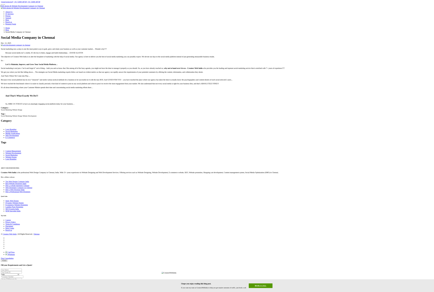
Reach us (8, 22)
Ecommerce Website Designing (16, 205)
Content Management (13, 151)
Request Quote (10, 24)
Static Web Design (12, 201)
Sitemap (37, 234)
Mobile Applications (12, 133)
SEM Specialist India (12, 211)
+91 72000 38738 (20, 2)
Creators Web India (10, 234)
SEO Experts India (12, 209)
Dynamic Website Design (14, 203)
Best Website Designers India (15, 184)
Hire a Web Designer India (15, 190)
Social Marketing (11, 131)
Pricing (8, 16)
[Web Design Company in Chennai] (22, 6)
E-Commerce (10, 137)
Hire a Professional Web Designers (17, 192)
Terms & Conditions (12, 224)
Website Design (11, 157)
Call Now (11, 252)
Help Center (9, 228)
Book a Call (260, 286)
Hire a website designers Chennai (17, 186)
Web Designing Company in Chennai (18, 188)
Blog (7, 20)
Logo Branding (10, 129)
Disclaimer (9, 226)
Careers (8, 220)
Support (8, 18)
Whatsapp (11, 254)
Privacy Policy (10, 222)
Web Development (12, 135)
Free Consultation (7, 258)
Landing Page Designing (14, 207)
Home (7, 28)
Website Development (13, 153)
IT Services (9, 14)
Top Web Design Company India (17, 182)
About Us (8, 12)
